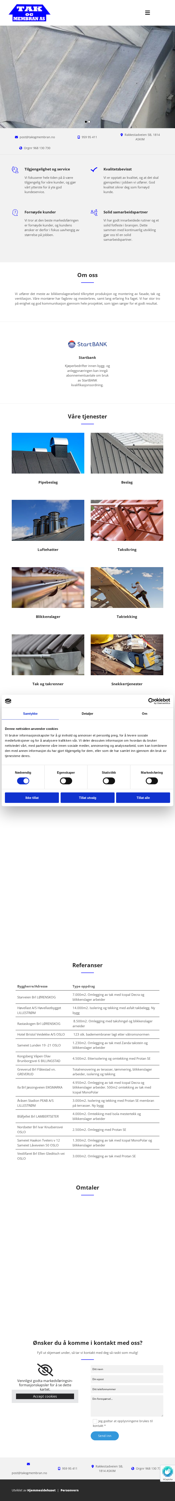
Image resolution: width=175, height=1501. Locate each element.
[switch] (66, 780)
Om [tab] (144, 713)
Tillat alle (143, 798)
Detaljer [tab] (87, 713)
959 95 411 (89, 137)
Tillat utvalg (87, 798)
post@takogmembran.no (37, 137)
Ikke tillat (32, 798)
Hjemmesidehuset (41, 1490)
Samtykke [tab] (30, 713)
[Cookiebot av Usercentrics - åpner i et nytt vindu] (151, 701)
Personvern (70, 1490)
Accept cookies (45, 1396)
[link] (45, 1370)
